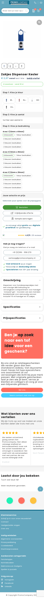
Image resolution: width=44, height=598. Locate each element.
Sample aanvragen (24, 219)
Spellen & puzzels (9, 569)
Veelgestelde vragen (10, 525)
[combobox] (12, 11)
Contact (5, 522)
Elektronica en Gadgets (11, 566)
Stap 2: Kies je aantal (13, 114)
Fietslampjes (6, 559)
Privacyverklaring (8, 542)
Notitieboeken (7, 563)
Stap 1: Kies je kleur (13, 92)
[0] (32, 10)
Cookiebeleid (7, 545)
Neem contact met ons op (22, 395)
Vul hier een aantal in (13, 120)
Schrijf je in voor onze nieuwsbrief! (16, 518)
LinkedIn (8, 586)
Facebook (8, 583)
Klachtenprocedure (9, 549)
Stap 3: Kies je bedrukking (16, 126)
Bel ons (22, 390)
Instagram (9, 580)
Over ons (5, 528)
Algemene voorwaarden (11, 539)
